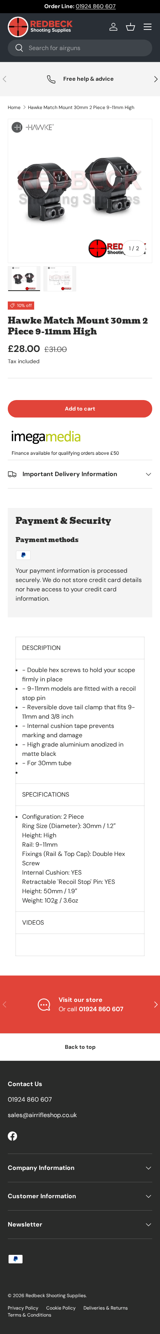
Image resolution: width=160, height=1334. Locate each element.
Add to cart (80, 408)
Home (14, 107)
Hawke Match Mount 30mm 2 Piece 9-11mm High (81, 107)
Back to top (80, 1046)
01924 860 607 (96, 6)
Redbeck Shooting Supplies (56, 1295)
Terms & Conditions (29, 1315)
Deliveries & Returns (105, 1308)
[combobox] (80, 48)
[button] (130, 26)
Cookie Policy (61, 1308)
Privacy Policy (23, 1308)
